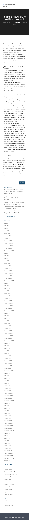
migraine (6, 492)
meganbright (7, 22)
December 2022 (8, 333)
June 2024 (7, 288)
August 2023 (7, 313)
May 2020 (6, 410)
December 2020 (8, 393)
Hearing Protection (9, 482)
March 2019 (7, 445)
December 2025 (8, 243)
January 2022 (8, 360)
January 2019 (8, 450)
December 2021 (8, 363)
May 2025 (6, 260)
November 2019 (8, 425)
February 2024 (8, 298)
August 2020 (7, 403)
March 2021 (7, 385)
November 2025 (8, 245)
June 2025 (7, 258)
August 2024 (7, 283)
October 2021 (8, 368)
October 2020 (8, 398)
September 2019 (9, 430)
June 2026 (7, 228)
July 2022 (6, 345)
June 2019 (7, 438)
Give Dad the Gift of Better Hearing (14, 202)
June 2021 (7, 378)
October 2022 (8, 338)
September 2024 (9, 280)
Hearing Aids (7, 477)
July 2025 (6, 255)
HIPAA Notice (14, 517)
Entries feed (7, 503)
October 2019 (8, 428)
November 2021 (8, 365)
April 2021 (7, 383)
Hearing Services (9, 484)
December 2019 (8, 423)
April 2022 (7, 353)
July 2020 (6, 405)
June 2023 (7, 318)
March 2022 (7, 355)
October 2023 (8, 308)
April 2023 (7, 323)
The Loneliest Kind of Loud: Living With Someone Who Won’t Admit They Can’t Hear (13, 191)
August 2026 (7, 223)
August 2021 (7, 373)
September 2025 (9, 250)
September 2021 (9, 370)
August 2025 (7, 253)
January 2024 (8, 300)
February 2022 (8, 358)
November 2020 (8, 395)
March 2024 (7, 295)
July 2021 (6, 375)
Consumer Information (10, 474)
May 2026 (6, 230)
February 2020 (8, 418)
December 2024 (8, 273)
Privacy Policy (8, 517)
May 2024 (6, 290)
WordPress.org (8, 508)
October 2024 (8, 278)
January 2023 (8, 330)
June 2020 (7, 408)
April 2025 (7, 263)
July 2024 (6, 285)
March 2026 (7, 235)
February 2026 (8, 238)
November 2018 (8, 455)
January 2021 (8, 390)
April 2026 (7, 233)
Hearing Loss (7, 479)
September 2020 (9, 400)
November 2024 (8, 275)
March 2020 (7, 415)
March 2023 (7, 325)
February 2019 (8, 448)
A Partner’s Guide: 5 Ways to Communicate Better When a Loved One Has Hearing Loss (14, 206)
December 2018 (8, 453)
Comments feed (8, 505)
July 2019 (6, 435)
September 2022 (9, 340)
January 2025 (8, 270)
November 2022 (8, 335)
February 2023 (8, 328)
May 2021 (6, 380)
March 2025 (7, 265)
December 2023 (8, 303)
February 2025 (8, 268)
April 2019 (7, 443)
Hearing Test (7, 487)
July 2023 (6, 315)
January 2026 (8, 240)
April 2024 (7, 293)
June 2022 (7, 348)
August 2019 (7, 433)
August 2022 (7, 343)
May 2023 (6, 320)
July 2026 (6, 225)
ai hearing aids (8, 469)
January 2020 (8, 420)
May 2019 (6, 440)
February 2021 (8, 388)
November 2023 (8, 305)
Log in (5, 500)
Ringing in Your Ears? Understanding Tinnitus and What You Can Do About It (14, 197)
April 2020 (7, 413)
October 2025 (8, 248)
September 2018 (9, 458)
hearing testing (8, 489)
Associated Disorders (10, 472)
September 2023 (9, 310)
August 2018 (7, 460)
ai (4, 467)
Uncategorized (8, 494)
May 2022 (6, 350)
